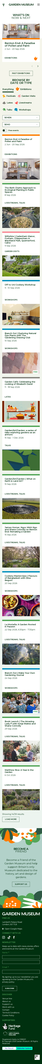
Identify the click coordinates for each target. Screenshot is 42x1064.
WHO (7, 124)
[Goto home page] (21, 4)
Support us (21, 884)
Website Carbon (24, 1048)
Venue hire (7, 999)
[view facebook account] (14, 937)
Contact (5, 1010)
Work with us (8, 1007)
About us (6, 1001)
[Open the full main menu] (38, 4)
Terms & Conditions (10, 1013)
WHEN (7, 117)
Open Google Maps (13, 929)
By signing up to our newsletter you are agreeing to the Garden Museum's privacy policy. (20, 979)
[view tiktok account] (9, 937)
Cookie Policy (8, 1015)
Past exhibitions (21, 73)
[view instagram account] (3, 937)
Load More (11, 819)
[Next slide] (38, 66)
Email (5, 967)
